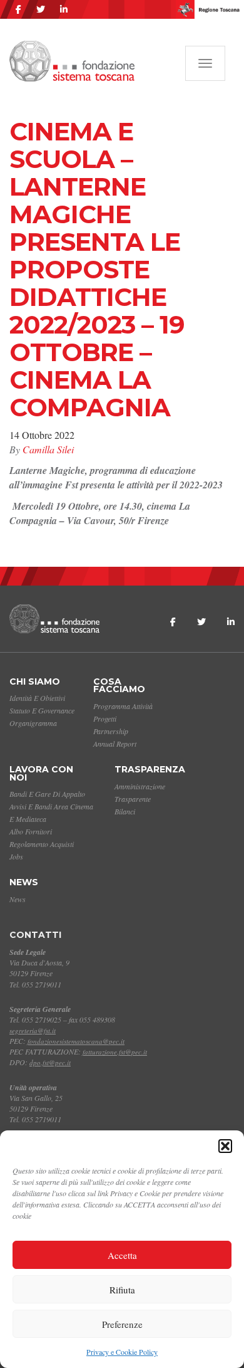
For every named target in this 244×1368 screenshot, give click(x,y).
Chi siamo (34, 681)
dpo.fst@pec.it (50, 1062)
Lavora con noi (41, 773)
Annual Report (114, 744)
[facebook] (18, 9)
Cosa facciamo (119, 685)
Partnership (110, 731)
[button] (225, 1146)
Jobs (16, 856)
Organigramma (33, 723)
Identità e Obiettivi (37, 698)
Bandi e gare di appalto (47, 794)
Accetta (122, 1255)
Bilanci (124, 811)
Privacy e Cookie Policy (122, 1352)
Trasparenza (149, 769)
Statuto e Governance (41, 710)
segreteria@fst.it (32, 1030)
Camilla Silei (48, 449)
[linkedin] (64, 9)
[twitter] (40, 9)
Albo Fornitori (30, 831)
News (23, 882)
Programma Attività (123, 706)
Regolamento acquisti (41, 844)
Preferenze (122, 1324)
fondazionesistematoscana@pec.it (76, 1041)
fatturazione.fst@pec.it (115, 1051)
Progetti (104, 718)
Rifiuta (122, 1289)
